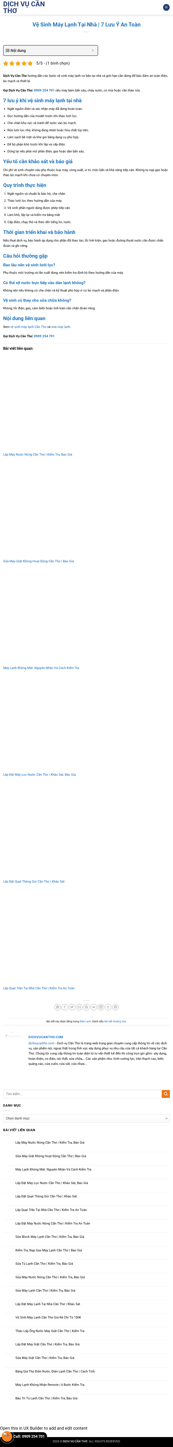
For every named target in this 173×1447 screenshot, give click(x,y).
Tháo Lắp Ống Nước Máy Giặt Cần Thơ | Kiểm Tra (49, 1331)
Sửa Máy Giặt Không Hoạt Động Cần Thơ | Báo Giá (38, 561)
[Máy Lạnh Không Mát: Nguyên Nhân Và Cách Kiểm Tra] (86, 617)
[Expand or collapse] (93, 50)
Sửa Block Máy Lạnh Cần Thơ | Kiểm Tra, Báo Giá (49, 1237)
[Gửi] (166, 1094)
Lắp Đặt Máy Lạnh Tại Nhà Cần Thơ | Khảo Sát (47, 1304)
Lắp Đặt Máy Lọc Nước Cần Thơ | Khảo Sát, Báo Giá (39, 775)
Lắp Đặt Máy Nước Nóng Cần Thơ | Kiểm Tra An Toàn (52, 1223)
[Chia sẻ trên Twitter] (72, 1007)
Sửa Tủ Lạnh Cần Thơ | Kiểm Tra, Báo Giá (44, 1264)
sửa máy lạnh (60, 327)
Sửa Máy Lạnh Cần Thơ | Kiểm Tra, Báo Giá (45, 1290)
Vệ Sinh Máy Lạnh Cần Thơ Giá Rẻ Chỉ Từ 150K (48, 1317)
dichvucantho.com (41, 1043)
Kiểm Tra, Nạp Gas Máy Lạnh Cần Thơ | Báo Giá (48, 1250)
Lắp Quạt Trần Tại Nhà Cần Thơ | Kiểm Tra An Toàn (38, 988)
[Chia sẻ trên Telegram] (115, 1007)
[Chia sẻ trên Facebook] (64, 1007)
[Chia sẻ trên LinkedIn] (101, 1007)
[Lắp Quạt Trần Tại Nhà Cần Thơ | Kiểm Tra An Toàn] (86, 937)
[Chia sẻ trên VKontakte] (94, 1007)
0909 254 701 (44, 90)
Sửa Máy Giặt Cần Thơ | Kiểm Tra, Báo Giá (44, 1358)
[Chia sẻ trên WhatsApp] (57, 1007)
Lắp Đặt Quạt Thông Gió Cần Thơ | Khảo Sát (34, 881)
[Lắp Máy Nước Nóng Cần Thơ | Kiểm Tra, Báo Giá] (86, 404)
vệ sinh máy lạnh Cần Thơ (28, 327)
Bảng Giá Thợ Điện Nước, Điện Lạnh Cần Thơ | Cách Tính (55, 1371)
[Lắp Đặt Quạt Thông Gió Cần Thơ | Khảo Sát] (86, 830)
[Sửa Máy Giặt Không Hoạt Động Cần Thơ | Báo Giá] (86, 510)
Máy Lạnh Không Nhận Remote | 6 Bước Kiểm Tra (49, 1385)
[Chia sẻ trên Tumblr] (108, 1007)
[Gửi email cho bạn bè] (79, 1007)
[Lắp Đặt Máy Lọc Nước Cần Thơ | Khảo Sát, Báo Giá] (86, 724)
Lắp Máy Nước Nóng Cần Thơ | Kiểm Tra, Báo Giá (37, 454)
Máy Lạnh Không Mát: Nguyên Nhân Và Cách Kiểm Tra (41, 668)
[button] (166, 7)
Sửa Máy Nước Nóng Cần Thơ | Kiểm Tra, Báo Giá (50, 1277)
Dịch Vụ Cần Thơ (24, 7)
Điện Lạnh (85, 1021)
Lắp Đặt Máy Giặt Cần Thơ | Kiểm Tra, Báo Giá (47, 1344)
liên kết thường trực (115, 1021)
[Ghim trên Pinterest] (86, 1007)
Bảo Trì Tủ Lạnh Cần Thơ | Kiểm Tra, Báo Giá (46, 1398)
